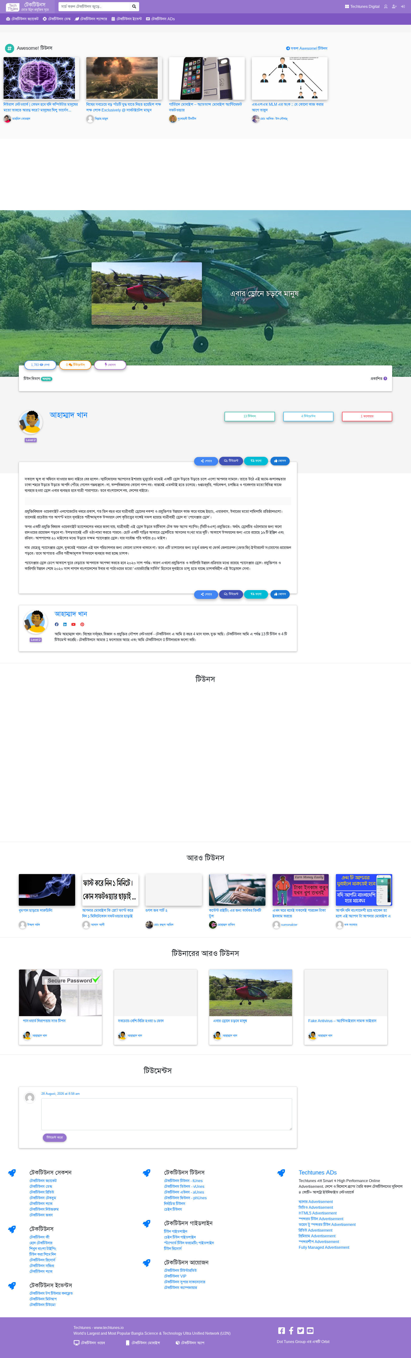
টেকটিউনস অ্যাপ (192, 1343)
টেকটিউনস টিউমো (42, 1305)
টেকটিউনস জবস (41, 1215)
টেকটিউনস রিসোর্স (42, 1260)
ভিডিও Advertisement (316, 1207)
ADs (163, 19)
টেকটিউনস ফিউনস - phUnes (185, 1198)
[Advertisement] (205, 174)
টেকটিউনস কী (39, 1237)
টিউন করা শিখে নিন (42, 1254)
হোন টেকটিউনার (40, 1243)
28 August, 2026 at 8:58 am (60, 1094)
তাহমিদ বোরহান (21, 119)
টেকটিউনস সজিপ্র (41, 1265)
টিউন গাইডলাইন (175, 1231)
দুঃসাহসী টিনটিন (187, 119)
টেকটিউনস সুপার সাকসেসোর (184, 1282)
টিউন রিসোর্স (173, 1248)
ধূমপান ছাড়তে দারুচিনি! (35, 910)
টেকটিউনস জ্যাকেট (43, 1181)
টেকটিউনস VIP (175, 1276)
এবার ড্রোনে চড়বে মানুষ (230, 1021)
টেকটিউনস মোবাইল (145, 1343)
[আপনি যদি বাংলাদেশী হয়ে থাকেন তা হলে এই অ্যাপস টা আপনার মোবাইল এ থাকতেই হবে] (364, 889)
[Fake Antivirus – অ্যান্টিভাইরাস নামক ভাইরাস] (345, 993)
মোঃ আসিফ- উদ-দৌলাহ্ (273, 119)
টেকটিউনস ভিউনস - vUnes (184, 1186)
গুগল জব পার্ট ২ (156, 910)
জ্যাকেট (25, 19)
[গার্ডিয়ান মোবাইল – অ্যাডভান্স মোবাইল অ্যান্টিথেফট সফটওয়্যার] (207, 78)
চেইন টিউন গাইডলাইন (180, 1237)
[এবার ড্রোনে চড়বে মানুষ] (250, 993)
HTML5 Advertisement (318, 1213)
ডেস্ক (59, 19)
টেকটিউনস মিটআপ (43, 1299)
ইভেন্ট (129, 19)
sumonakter (289, 925)
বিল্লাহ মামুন (101, 119)
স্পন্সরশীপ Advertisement (319, 1241)
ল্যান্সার (93, 19)
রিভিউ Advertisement (315, 1230)
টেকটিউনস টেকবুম (42, 1198)
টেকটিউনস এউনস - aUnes (184, 1192)
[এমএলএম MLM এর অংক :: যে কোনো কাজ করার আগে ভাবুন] (290, 78)
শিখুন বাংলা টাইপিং (42, 1248)
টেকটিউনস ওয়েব (92, 1343)
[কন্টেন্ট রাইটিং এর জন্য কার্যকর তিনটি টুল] (237, 889)
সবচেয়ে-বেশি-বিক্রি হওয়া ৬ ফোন (141, 1021)
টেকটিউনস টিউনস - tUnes (183, 1181)
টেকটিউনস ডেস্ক (40, 1186)
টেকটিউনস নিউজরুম (44, 1209)
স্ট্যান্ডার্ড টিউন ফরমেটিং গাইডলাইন (189, 1243)
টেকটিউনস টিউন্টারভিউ (180, 1270)
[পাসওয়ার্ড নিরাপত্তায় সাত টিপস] (60, 993)
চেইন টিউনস (173, 1209)
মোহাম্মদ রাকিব (226, 925)
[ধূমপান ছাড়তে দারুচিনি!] (47, 889)
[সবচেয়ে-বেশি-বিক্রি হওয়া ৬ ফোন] (155, 993)
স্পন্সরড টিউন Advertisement (321, 1219)
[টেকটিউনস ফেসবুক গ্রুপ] (291, 1332)
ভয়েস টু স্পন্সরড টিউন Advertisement (327, 1224)
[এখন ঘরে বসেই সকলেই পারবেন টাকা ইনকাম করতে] (301, 889)
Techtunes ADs (318, 1172)
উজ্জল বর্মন (33, 925)
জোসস (281, 461)
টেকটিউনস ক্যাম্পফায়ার (180, 1287)
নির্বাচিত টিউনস (174, 1203)
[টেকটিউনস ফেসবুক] (281, 1332)
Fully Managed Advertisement (324, 1247)
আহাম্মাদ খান (69, 415)
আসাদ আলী (97, 925)
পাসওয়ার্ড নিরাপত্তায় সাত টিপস (44, 1021)
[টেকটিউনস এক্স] (300, 1332)
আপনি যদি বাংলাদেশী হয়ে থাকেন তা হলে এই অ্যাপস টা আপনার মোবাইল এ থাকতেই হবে (363, 916)
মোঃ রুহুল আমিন (163, 925)
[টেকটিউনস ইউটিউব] (310, 1332)
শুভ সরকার (350, 925)
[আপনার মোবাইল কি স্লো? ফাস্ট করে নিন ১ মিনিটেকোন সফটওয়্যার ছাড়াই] (110, 889)
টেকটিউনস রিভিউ (41, 1192)
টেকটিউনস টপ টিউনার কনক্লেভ (51, 1293)
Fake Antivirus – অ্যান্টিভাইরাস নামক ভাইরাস (342, 1021)
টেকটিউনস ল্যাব (40, 1203)
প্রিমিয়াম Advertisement (317, 1236)
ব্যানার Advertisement (316, 1201)
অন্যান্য (47, 379)
